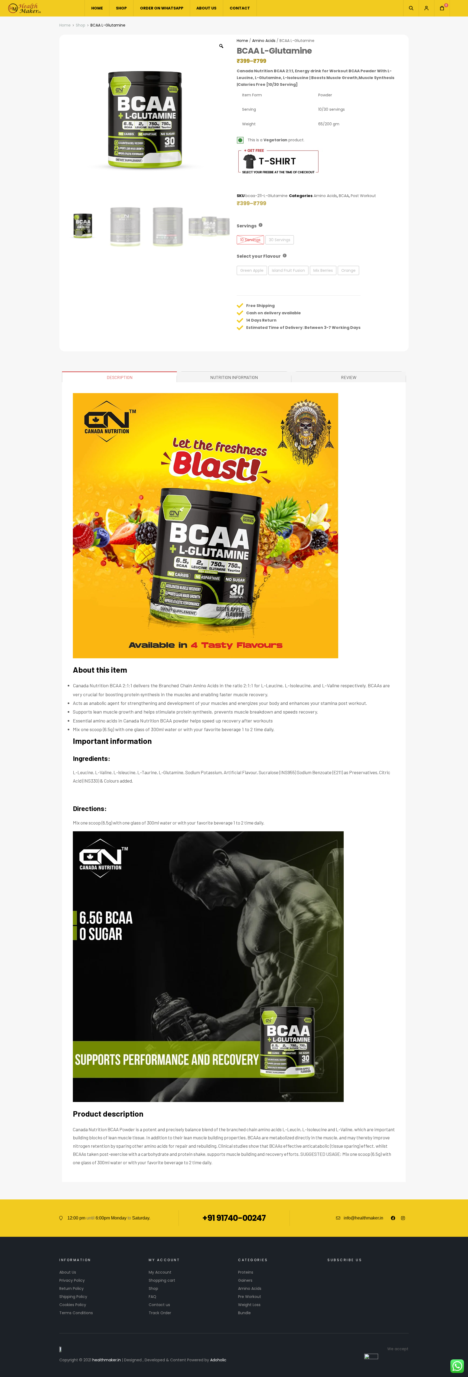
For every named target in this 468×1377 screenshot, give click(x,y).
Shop (80, 25)
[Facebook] (393, 1218)
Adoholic (218, 1360)
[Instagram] (403, 1218)
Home (65, 25)
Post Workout (363, 195)
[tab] (119, 376)
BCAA (344, 195)
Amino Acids (263, 40)
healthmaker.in (106, 1360)
